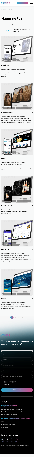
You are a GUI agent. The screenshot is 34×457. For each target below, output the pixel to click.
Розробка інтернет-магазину (24, 107)
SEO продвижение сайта (9, 58)
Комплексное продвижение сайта (15, 418)
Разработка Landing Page (24, 200)
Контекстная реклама (8, 424)
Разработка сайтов (9, 406)
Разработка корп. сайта (23, 293)
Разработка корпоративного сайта (12, 411)
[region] (17, 9)
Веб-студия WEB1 (27, 449)
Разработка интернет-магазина (10, 60)
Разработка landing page (9, 414)
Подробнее (6, 384)
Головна (3, 9)
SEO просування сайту (8, 107)
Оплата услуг (5, 427)
